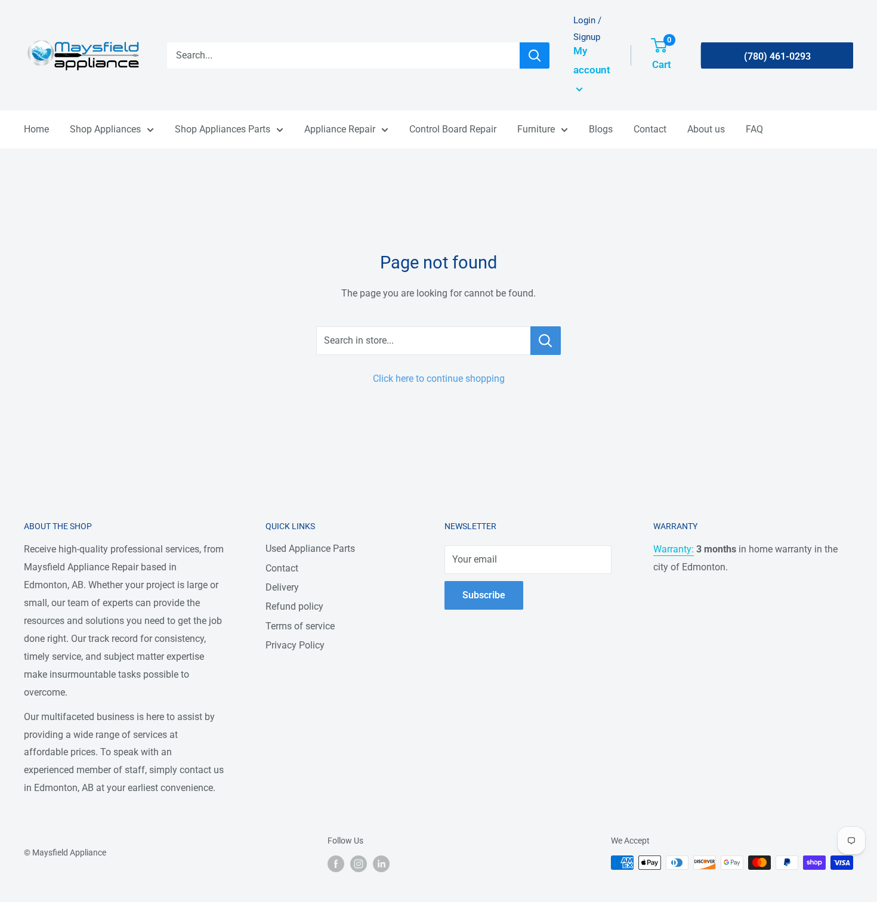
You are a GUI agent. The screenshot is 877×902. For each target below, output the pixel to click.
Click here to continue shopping (439, 378)
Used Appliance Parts (310, 548)
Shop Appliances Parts (222, 129)
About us (706, 129)
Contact (650, 129)
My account (591, 60)
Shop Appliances (105, 129)
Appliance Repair (339, 129)
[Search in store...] (545, 340)
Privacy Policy (295, 645)
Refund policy (294, 606)
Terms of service (300, 626)
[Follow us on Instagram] (358, 863)
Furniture (536, 129)
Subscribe (483, 595)
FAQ (754, 129)
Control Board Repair (452, 129)
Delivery (282, 587)
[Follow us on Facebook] (336, 863)
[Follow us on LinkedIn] (381, 863)
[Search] (534, 55)
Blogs (601, 129)
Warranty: (673, 549)
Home (36, 129)
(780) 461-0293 (777, 56)
